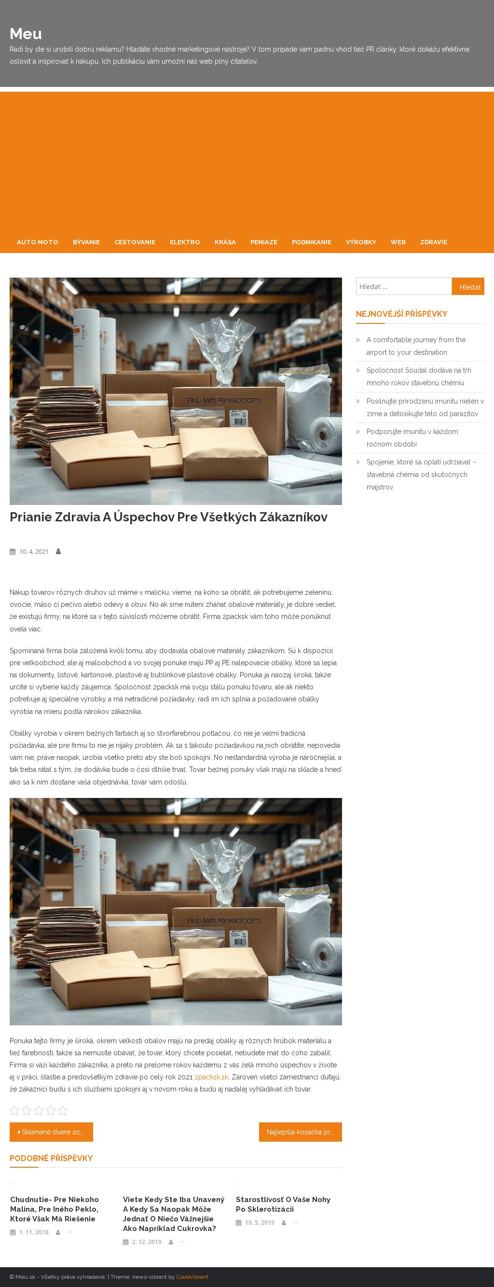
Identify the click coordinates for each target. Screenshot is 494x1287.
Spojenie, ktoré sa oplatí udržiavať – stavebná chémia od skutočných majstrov (422, 474)
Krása (225, 242)
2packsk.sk (211, 1077)
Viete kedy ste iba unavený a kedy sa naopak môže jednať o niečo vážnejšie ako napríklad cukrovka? (173, 1214)
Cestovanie (134, 242)
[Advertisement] (247, 159)
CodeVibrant (192, 1276)
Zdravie (433, 242)
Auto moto (37, 242)
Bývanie (86, 242)
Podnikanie (311, 242)
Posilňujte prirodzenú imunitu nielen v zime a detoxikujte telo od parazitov (425, 407)
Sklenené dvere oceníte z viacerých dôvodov (57, 1132)
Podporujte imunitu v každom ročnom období (412, 438)
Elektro (185, 242)
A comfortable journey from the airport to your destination (416, 346)
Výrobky (361, 242)
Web (398, 242)
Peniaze (263, 242)
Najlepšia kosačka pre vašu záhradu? (304, 1132)
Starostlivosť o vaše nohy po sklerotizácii (283, 1204)
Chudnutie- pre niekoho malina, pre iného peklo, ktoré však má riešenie (54, 1209)
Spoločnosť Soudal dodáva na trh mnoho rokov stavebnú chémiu (419, 376)
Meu (26, 33)
